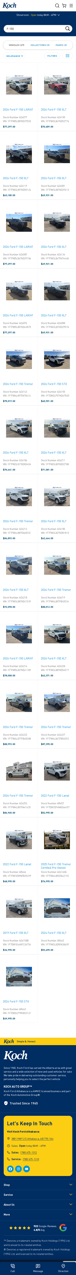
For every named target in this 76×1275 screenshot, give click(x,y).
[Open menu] (71, 5)
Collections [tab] (40, 45)
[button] (68, 55)
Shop (7, 1184)
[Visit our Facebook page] (10, 1169)
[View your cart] (64, 5)
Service (8, 1194)
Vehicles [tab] (16, 45)
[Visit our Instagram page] (18, 1169)
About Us (9, 1204)
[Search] (67, 28)
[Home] (9, 6)
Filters (52, 55)
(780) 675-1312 (28, 1152)
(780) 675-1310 (31, 1159)
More (7, 1214)
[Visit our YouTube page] (26, 1169)
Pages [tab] (61, 45)
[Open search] (57, 5)
